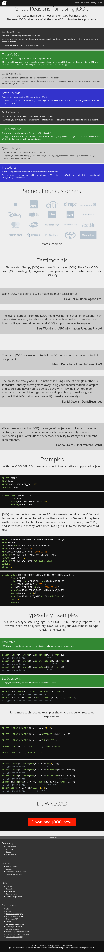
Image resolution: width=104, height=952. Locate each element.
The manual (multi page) (14, 916)
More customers (52, 244)
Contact (8, 869)
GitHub (8, 852)
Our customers (11, 847)
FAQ (7, 909)
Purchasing (9, 889)
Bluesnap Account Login (14, 874)
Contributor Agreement (14, 897)
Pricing (88, 3)
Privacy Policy (10, 891)
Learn (77, 3)
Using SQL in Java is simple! (15, 924)
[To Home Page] (4, 5)
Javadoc (8, 921)
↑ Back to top (52, 838)
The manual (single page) (14, 914)
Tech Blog (9, 849)
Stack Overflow (11, 854)
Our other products (12, 929)
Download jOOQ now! (52, 822)
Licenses (9, 886)
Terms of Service (11, 894)
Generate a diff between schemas (17, 934)
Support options (11, 866)
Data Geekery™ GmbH (51, 946)
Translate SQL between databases (17, 932)
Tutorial (8, 911)
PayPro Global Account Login (16, 872)
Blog (100, 3)
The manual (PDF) (12, 919)
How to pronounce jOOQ (14, 937)
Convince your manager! (14, 926)
